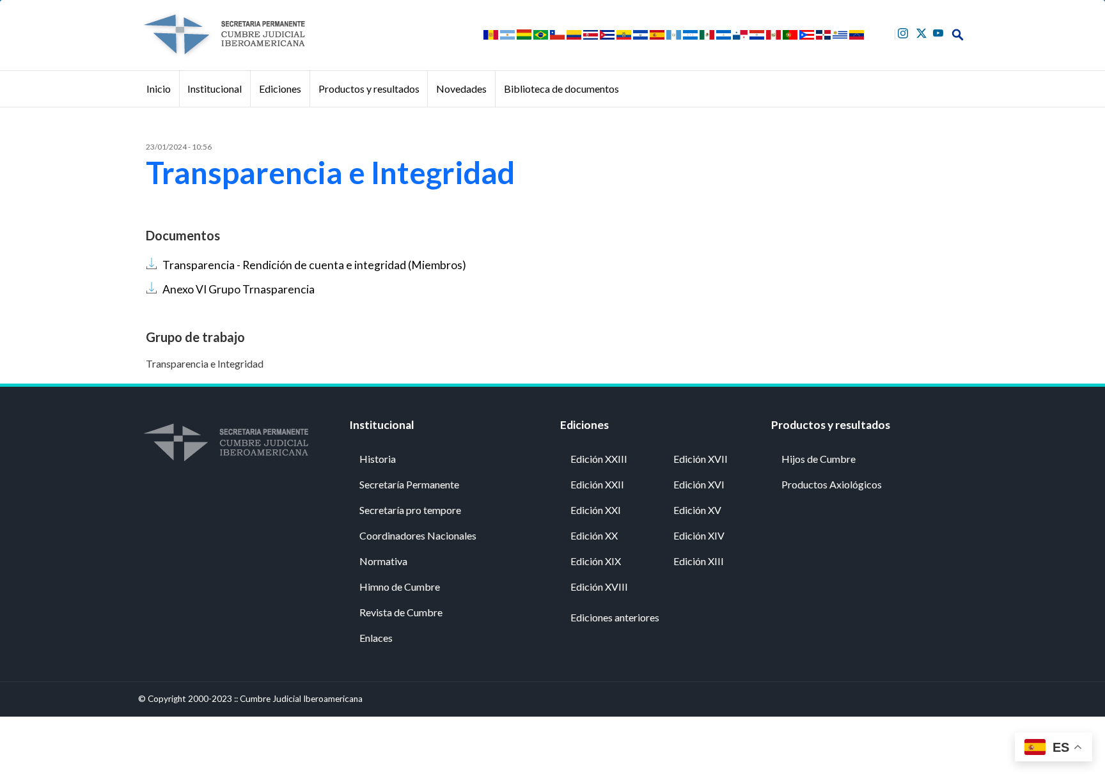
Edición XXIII (598, 459)
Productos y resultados (368, 88)
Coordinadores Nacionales (417, 535)
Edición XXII (597, 484)
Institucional (214, 88)
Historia (377, 459)
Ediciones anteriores (614, 617)
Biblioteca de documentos (561, 88)
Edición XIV (699, 535)
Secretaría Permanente (409, 484)
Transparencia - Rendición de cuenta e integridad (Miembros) (314, 265)
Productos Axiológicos (831, 484)
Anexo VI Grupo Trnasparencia (238, 289)
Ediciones (280, 88)
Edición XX (594, 535)
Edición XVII (700, 459)
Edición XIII (698, 561)
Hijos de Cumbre (818, 459)
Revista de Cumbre (401, 612)
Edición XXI (595, 510)
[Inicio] (224, 34)
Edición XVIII (599, 586)
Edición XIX (595, 561)
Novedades (461, 88)
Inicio (158, 88)
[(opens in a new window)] (904, 31)
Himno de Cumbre (399, 586)
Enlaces (376, 638)
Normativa (383, 561)
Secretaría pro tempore (410, 510)
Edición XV (697, 510)
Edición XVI (699, 484)
